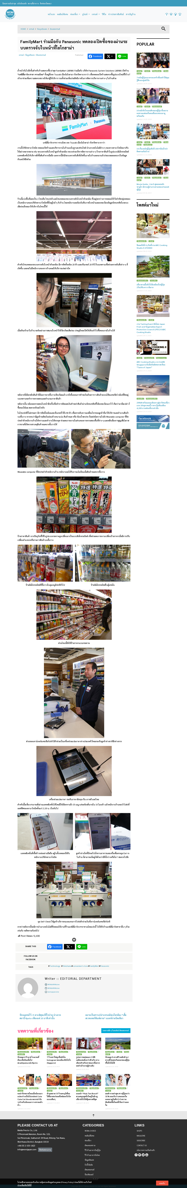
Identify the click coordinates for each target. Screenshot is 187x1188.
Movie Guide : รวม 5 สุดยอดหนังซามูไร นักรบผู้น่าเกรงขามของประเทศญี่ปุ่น (153, 187)
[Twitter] (143, 1154)
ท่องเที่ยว (21, 1054)
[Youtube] (146, 1154)
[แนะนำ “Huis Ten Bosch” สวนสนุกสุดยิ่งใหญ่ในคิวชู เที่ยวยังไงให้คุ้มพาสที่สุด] (88, 1080)
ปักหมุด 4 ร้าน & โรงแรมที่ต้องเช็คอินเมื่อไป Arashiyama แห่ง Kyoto (28, 1060)
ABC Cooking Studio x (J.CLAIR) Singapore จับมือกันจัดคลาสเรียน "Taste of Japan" (151, 365)
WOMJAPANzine (54, 984)
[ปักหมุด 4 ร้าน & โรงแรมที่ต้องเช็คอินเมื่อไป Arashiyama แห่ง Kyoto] (30, 1044)
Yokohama (67, 966)
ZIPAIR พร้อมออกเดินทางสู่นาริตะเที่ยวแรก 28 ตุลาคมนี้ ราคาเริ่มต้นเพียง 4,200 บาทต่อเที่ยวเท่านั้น (153, 405)
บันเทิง (147, 71)
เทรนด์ (31, 29)
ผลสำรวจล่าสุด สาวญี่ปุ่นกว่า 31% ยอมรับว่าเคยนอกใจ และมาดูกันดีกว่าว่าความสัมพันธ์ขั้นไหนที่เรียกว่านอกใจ (117, 1099)
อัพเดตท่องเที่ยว (23, 1052)
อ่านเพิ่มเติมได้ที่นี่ (24, 1185)
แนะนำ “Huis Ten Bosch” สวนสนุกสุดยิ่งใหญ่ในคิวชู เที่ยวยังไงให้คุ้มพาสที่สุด (87, 1096)
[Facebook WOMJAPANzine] (166, 14)
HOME (23, 29)
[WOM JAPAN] (10, 14)
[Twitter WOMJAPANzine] (175, 14)
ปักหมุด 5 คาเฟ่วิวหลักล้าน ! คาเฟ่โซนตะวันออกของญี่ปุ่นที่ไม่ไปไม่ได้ (117, 1060)
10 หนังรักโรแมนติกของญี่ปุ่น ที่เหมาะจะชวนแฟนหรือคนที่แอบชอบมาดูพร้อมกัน (152, 113)
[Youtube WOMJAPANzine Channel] (179, 14)
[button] (163, 28)
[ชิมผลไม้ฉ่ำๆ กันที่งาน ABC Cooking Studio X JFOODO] (153, 226)
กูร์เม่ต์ (49, 1054)
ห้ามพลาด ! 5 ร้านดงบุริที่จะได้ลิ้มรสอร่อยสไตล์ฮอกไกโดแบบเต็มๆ (59, 1096)
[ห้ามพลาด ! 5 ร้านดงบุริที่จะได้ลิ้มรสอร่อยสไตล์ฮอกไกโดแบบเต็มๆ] (59, 1080)
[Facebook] (136, 1154)
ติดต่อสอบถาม (45, 1149)
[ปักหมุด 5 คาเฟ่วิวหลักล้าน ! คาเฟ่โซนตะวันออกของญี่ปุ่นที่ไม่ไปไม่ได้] (117, 1044)
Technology (55, 966)
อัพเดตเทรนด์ (55, 29)
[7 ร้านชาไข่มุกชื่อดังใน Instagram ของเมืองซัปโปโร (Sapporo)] (59, 1044)
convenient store (80, 966)
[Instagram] (139, 1154)
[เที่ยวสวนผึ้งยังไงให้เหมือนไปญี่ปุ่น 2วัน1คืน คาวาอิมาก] (153, 266)
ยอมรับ (162, 1183)
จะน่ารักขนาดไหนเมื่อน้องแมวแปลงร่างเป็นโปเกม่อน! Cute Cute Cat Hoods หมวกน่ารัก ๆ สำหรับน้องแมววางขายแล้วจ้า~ (30, 1099)
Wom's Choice (161, 358)
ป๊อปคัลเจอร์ (147, 145)
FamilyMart (94, 966)
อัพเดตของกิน (52, 1052)
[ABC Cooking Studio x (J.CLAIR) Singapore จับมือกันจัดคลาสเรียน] (153, 347)
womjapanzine (53, 992)
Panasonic (104, 966)
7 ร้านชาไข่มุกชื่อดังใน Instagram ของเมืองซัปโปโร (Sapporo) (59, 1060)
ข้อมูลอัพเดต (42, 29)
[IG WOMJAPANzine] (171, 14)
